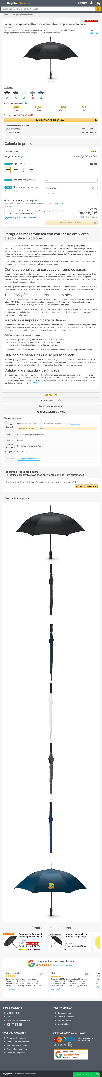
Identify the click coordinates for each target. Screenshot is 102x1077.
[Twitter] (8, 1024)
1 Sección (50, 193)
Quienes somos (64, 1013)
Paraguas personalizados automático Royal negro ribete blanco (76, 936)
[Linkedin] (12, 1024)
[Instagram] (20, 1024)
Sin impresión (52, 188)
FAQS (34, 383)
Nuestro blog (63, 1024)
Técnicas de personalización (19, 1042)
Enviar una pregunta (86, 486)
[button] (26, 103)
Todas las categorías (16, 1053)
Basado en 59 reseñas (70, 1057)
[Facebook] (16, 1024)
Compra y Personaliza (51, 120)
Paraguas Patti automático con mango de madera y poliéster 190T (31, 936)
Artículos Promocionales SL (28, 1074)
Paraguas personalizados (28, 459)
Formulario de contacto (17, 1049)
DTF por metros (64, 1020)
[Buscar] (98, 8)
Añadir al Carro (71, 222)
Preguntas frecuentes (16, 1038)
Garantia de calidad (66, 1017)
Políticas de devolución (17, 1045)
